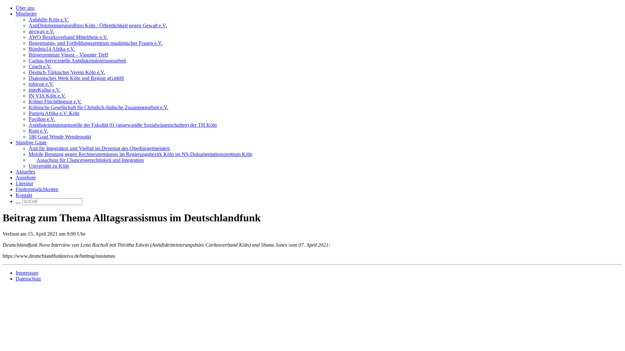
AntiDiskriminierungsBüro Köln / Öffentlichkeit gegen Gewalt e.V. (98, 25)
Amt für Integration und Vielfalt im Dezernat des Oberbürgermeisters (99, 148)
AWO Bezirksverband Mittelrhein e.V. (68, 37)
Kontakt (24, 195)
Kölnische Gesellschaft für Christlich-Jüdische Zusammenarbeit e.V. (98, 107)
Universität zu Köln (49, 166)
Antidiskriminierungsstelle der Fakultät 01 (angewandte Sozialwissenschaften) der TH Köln (123, 125)
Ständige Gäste (31, 142)
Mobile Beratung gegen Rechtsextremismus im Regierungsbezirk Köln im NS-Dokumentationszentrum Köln (140, 154)
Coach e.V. (40, 66)
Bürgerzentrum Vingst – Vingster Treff (68, 55)
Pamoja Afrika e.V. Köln (54, 113)
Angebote (26, 177)
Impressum (27, 273)
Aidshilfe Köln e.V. (49, 19)
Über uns (25, 8)
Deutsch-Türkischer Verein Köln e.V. (67, 72)
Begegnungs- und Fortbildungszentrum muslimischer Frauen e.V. (95, 43)
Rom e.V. (38, 131)
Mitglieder (26, 14)
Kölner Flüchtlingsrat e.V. (55, 101)
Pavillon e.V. (42, 119)
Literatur (24, 183)
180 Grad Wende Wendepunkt (60, 136)
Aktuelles (25, 172)
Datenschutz (28, 278)
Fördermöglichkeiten (37, 189)
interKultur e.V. (45, 90)
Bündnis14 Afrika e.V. (52, 49)
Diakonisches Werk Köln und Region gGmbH (76, 78)
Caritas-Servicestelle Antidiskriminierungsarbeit (77, 60)
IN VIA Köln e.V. (47, 95)
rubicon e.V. (41, 84)
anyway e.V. (41, 31)
